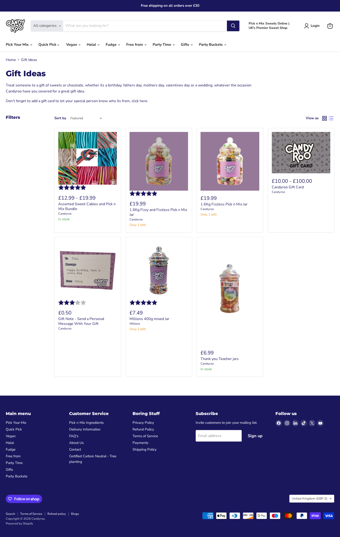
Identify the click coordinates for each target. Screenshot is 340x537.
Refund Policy (143, 429)
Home (11, 60)
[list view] (331, 118)
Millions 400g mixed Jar (149, 318)
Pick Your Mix (18, 44)
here (143, 101)
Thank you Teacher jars (220, 358)
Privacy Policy (143, 422)
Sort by (60, 118)
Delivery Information (85, 429)
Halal (92, 44)
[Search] (233, 26)
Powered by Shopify (19, 524)
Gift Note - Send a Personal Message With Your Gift (81, 321)
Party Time (162, 44)
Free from (135, 44)
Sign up (255, 436)
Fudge (111, 44)
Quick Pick (47, 44)
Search (10, 514)
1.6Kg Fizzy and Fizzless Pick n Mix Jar (158, 212)
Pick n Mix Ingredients (86, 422)
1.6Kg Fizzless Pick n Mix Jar (224, 204)
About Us (76, 442)
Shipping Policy (145, 449)
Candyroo (64, 214)
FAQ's (73, 436)
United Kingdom (309, 498)
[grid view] (324, 118)
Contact (75, 449)
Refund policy (56, 514)
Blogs (75, 514)
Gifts (185, 44)
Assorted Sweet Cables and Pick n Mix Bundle (87, 206)
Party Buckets (211, 44)
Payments (140, 442)
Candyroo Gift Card (288, 187)
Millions (135, 324)
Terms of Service (145, 436)
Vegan (72, 44)
